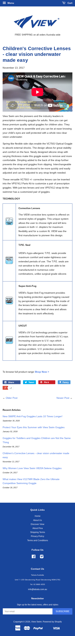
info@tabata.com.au (37, 589)
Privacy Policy (37, 536)
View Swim (36, 622)
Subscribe (62, 611)
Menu (10, 3)
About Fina (37, 528)
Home (37, 516)
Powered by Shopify (52, 622)
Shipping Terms (37, 532)
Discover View (37, 524)
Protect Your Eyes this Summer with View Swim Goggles (34, 427)
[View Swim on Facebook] (34, 557)
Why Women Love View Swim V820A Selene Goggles (32, 468)
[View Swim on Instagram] (42, 557)
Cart (69, 3)
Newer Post (63, 397)
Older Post (11, 397)
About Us (37, 520)
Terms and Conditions (37, 540)
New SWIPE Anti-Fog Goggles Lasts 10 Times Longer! (32, 416)
